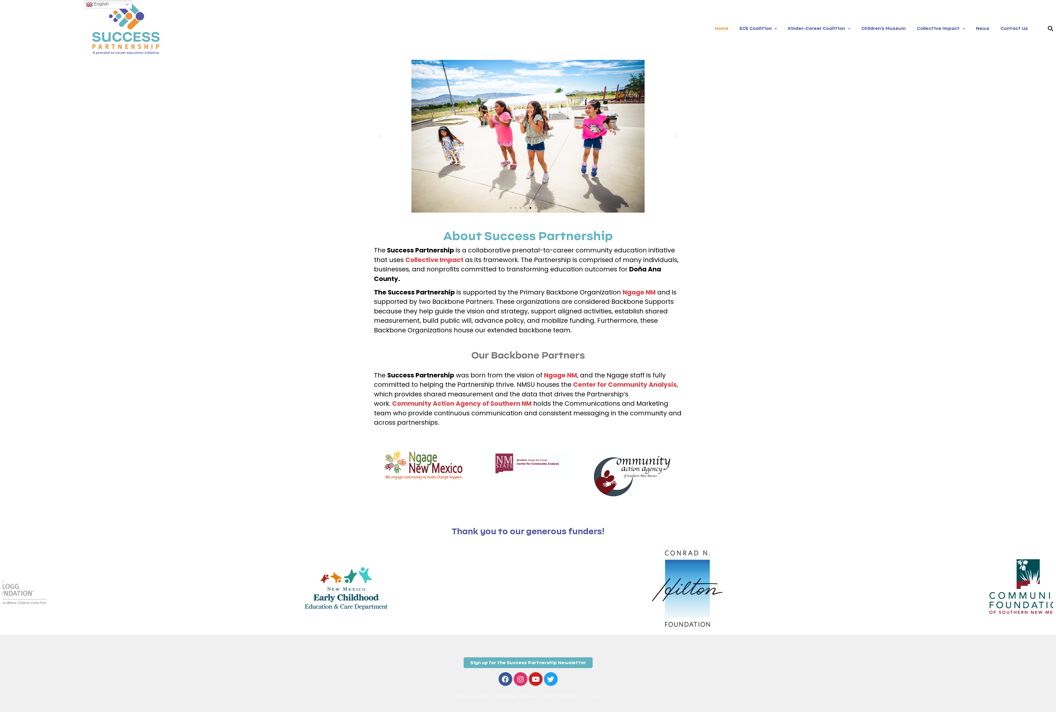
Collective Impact (938, 28)
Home (721, 28)
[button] (1050, 28)
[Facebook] (505, 679)
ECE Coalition (755, 28)
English (101, 4)
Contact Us (1014, 28)
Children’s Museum (883, 28)
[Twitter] (551, 679)
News (982, 28)
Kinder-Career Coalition (816, 28)
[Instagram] (520, 679)
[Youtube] (536, 679)
